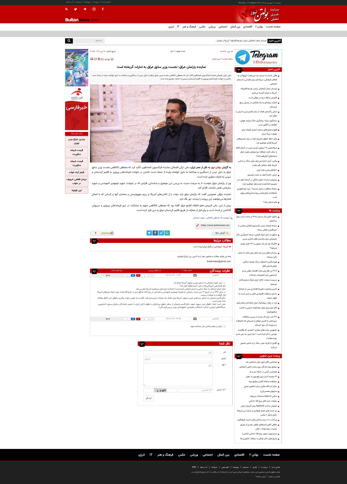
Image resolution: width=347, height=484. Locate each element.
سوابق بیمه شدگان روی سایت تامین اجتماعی (258, 367)
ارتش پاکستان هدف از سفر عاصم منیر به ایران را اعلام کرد (256, 113)
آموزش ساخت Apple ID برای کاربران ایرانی (259, 406)
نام (225, 352)
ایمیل (223, 358)
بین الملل (216, 59)
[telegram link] (161, 232)
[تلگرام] (258, 57)
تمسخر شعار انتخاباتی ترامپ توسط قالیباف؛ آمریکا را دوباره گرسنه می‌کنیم (235, 40)
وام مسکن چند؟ (270, 202)
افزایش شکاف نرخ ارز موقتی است (263, 97)
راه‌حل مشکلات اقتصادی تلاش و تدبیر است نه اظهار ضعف (257, 296)
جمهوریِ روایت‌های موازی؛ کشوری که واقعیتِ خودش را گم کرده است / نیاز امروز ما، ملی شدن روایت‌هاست (256, 334)
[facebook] (103, 9)
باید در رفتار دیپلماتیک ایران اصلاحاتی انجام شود (256, 303)
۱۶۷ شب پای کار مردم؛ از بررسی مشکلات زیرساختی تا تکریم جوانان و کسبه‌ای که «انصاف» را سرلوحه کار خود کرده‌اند (256, 321)
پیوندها (87, 2)
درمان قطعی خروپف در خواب (77, 181)
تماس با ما (106, 2)
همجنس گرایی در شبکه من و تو (263, 371)
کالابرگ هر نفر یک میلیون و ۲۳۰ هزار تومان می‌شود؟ (258, 246)
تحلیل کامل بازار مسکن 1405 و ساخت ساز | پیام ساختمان (256, 218)
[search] (69, 41)
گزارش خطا (220, 233)
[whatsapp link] (167, 232)
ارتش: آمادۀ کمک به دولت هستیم (262, 175)
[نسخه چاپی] (91, 58)
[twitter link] (149, 232)
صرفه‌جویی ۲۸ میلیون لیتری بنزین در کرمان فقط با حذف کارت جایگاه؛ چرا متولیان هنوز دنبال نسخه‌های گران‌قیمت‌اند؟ (256, 152)
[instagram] (94, 9)
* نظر (224, 364)
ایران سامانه (261, 476)
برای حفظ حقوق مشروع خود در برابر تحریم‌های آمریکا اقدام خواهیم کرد (257, 141)
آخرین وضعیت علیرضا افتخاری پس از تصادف (257, 289)
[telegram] (84, 9)
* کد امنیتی (221, 389)
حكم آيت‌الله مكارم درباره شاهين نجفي (260, 386)
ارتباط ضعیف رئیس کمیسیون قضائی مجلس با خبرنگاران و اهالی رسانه (257, 228)
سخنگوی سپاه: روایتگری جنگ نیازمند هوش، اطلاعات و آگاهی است (258, 123)
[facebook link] (155, 232)
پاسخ (108, 275)
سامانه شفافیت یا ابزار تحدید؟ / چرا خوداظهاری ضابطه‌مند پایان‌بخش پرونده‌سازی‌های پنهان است (257, 193)
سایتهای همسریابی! (268, 391)
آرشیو (255, 467)
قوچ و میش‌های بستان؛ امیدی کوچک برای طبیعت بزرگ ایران (259, 132)
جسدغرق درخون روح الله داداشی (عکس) (259, 433)
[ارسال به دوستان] (95, 58)
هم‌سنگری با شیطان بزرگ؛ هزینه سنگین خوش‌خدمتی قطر (260, 264)
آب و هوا (69, 2)
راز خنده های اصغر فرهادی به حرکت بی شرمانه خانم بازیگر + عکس (257, 413)
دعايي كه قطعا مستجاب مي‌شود (263, 396)
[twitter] (75, 9)
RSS (194, 467)
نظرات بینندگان (220, 271)
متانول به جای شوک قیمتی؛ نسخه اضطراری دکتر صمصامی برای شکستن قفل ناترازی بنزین (256, 237)
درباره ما (96, 2)
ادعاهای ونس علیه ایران (267, 170)
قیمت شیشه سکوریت (76, 152)
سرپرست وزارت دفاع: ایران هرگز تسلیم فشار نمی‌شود (258, 282)
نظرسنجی (225, 467)
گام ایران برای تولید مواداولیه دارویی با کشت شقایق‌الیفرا (258, 310)
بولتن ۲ (259, 27)
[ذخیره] (99, 59)
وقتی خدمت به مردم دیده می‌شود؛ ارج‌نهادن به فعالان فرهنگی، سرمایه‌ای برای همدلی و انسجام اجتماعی (257, 79)
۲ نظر (172, 51)
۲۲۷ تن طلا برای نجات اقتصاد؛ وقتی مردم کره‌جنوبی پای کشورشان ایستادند (259, 273)
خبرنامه (79, 2)
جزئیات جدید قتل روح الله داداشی (263, 401)
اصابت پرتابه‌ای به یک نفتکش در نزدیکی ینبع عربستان (258, 104)
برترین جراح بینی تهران (76, 141)
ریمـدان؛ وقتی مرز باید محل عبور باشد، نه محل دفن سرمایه (257, 255)
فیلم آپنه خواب (76, 172)
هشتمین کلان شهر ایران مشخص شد (261, 362)
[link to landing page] (264, 14)
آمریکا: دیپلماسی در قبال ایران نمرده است (210, 246)
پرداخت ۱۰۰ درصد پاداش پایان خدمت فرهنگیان (257, 419)
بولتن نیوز (216, 167)
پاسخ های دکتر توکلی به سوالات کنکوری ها (258, 438)
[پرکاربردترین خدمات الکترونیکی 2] (76, 67)
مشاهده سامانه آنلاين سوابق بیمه (263, 381)
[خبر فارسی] (76, 108)
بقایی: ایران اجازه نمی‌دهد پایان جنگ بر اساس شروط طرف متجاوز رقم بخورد (257, 163)
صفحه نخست (273, 27)
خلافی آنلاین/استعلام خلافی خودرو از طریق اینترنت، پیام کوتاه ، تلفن (258, 427)
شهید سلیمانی (198, 217)
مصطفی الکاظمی (213, 217)
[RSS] (67, 9)
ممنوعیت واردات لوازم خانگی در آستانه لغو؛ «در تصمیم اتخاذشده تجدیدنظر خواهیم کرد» (257, 182)
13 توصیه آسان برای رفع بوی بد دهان (261, 376)
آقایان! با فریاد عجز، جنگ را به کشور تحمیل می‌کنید (258, 345)
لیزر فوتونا (77, 190)
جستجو (246, 467)
